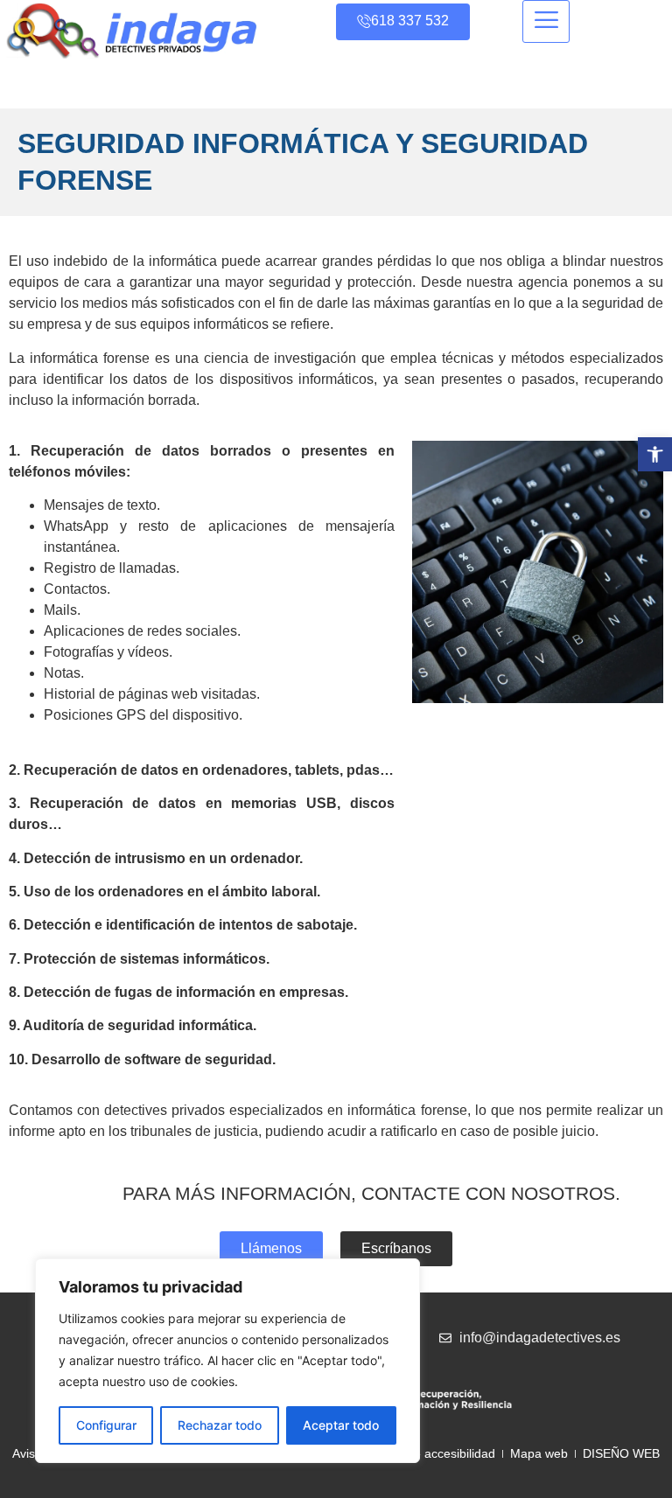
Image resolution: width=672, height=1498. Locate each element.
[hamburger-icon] (546, 21)
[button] (655, 454)
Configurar (106, 1425)
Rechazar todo (220, 1425)
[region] (227, 1360)
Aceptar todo (341, 1425)
